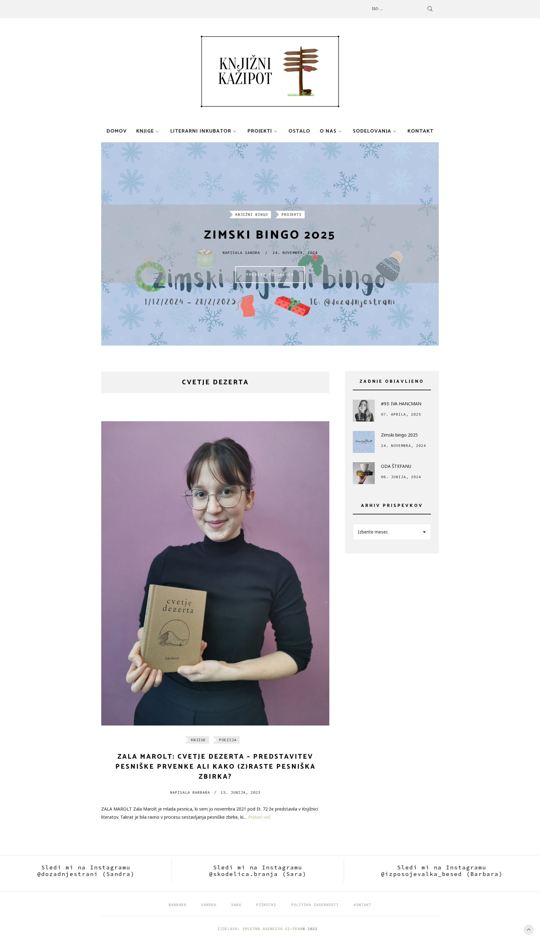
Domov (117, 131)
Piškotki (266, 904)
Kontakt (420, 131)
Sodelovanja (372, 131)
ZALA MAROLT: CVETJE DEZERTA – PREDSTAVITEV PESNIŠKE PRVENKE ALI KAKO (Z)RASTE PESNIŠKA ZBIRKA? (215, 766)
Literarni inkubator (200, 131)
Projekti (260, 131)
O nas (328, 131)
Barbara (190, 792)
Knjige (145, 131)
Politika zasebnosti (315, 904)
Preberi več (259, 817)
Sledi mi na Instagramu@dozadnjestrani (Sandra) (86, 871)
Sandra (208, 904)
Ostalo (299, 131)
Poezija (228, 739)
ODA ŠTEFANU (396, 466)
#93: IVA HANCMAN (401, 404)
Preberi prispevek (270, 274)
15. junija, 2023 (241, 792)
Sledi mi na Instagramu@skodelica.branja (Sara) (258, 871)
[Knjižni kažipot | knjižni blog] (270, 71)
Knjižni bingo (251, 214)
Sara (236, 904)
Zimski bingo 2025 (270, 235)
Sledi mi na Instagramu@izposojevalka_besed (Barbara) (442, 871)
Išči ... (377, 8)
